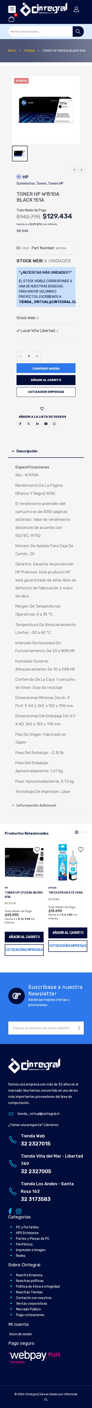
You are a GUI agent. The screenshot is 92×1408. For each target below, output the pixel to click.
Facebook (20, 423)
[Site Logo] (43, 9)
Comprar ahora (46, 368)
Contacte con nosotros (34, 1298)
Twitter (29, 423)
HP (26, 177)
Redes (20, 1256)
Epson (9, 887)
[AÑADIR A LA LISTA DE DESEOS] (43, 408)
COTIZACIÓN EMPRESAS (46, 392)
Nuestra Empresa (29, 1275)
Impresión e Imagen (31, 1250)
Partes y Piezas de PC (32, 1239)
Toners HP (55, 184)
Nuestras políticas (30, 1281)
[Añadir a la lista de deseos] (37, 850)
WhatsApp (54, 423)
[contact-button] (79, 1028)
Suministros (26, 184)
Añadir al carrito (46, 380)
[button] (72, 832)
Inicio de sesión (20, 1334)
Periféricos (24, 1244)
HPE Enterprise (27, 1233)
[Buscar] (78, 31)
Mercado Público (28, 1309)
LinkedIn (37, 423)
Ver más (22, 230)
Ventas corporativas (31, 1304)
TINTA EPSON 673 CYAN (22, 892)
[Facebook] (10, 1211)
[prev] (74, 170)
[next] (81, 170)
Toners (41, 184)
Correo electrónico (46, 423)
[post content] (24, 862)
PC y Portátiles (27, 1227)
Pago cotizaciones (30, 1315)
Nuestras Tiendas (29, 1292)
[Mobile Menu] (12, 9)
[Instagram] (18, 1211)
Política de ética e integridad (38, 1287)
